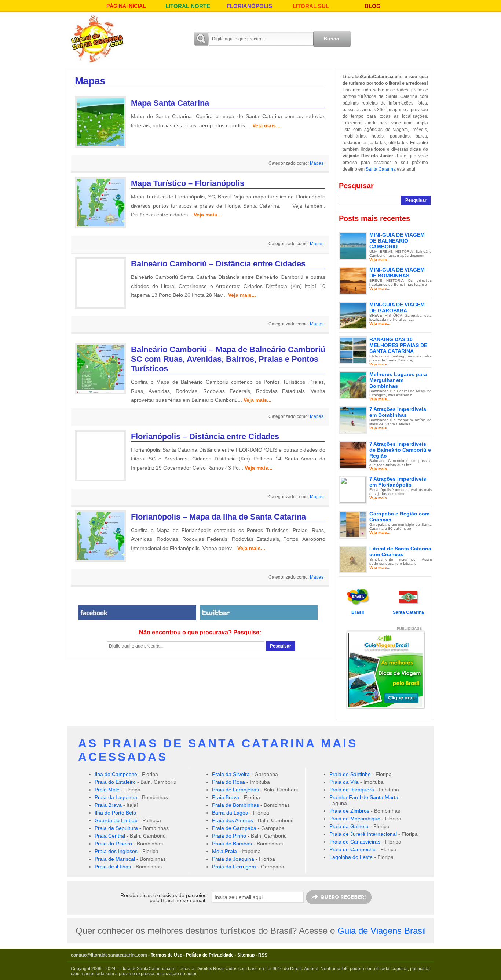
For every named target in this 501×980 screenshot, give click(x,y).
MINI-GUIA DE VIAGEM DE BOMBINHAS (397, 272)
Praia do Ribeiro (113, 843)
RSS (262, 955)
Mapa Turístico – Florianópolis (187, 183)
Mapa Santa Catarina (170, 103)
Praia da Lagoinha (116, 797)
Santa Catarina (381, 169)
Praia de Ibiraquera (351, 790)
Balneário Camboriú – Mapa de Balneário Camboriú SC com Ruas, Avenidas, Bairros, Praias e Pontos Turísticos (228, 359)
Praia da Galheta (349, 826)
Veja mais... (266, 125)
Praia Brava (108, 805)
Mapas (316, 163)
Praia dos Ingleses (116, 851)
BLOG (373, 6)
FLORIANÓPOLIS (249, 6)
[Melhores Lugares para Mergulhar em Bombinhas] (353, 384)
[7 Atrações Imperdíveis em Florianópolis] (353, 489)
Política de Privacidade (210, 955)
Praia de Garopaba (234, 828)
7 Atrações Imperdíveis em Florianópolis (397, 482)
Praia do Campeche (352, 849)
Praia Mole (107, 790)
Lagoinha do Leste (351, 857)
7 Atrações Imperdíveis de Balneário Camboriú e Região (400, 450)
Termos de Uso (166, 955)
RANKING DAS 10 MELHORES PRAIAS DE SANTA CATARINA (398, 345)
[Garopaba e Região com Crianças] (353, 524)
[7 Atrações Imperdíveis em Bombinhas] (353, 419)
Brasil (357, 612)
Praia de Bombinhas (235, 805)
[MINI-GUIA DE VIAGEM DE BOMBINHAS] (353, 280)
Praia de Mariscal (115, 859)
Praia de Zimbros (349, 811)
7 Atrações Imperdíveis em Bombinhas (397, 412)
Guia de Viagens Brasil (381, 931)
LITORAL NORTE (187, 6)
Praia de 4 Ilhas (113, 867)
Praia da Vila (344, 782)
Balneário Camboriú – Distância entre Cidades (218, 263)
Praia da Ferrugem (234, 867)
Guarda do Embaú (116, 820)
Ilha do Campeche (116, 774)
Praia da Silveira (231, 774)
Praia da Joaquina (233, 859)
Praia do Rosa (228, 782)
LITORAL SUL (311, 6)
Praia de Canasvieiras (354, 842)
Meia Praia (224, 851)
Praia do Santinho (350, 774)
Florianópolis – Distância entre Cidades (205, 436)
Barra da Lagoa (230, 813)
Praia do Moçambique (354, 818)
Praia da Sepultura (116, 828)
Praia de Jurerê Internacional (363, 834)
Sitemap (246, 955)
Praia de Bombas (232, 843)
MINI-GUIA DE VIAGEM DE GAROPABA (397, 307)
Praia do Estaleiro (115, 782)
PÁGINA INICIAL (126, 6)
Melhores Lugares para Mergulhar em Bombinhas (398, 380)
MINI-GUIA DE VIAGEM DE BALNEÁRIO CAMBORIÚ (397, 240)
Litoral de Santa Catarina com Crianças (400, 551)
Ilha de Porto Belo (115, 813)
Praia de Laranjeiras (235, 790)
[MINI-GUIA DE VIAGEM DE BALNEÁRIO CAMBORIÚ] (353, 245)
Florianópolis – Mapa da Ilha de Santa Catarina (218, 516)
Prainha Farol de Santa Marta (363, 797)
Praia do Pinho (229, 836)
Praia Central (110, 836)
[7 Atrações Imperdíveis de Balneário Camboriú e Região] (353, 454)
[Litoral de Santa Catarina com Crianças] (353, 559)
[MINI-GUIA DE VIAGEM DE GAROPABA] (353, 315)
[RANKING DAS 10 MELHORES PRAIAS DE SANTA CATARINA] (353, 350)
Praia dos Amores (232, 820)
